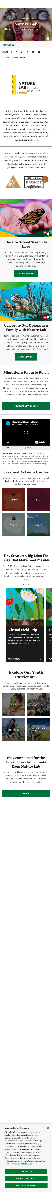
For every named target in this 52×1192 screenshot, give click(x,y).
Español (22, 57)
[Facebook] (11, 52)
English (15, 57)
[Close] (48, 1128)
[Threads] (27, 52)
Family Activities (26, 357)
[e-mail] (39, 52)
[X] (17, 52)
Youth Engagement (26, 18)
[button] (25, 640)
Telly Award (22, 156)
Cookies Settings (26, 1171)
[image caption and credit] (48, 233)
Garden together (26, 274)
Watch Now (14, 659)
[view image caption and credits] (48, 37)
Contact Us (8, 45)
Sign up (26, 793)
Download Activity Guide (26, 406)
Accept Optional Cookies (26, 1185)
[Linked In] (22, 52)
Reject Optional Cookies (26, 1178)
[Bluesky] (33, 52)
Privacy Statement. (23, 1164)
